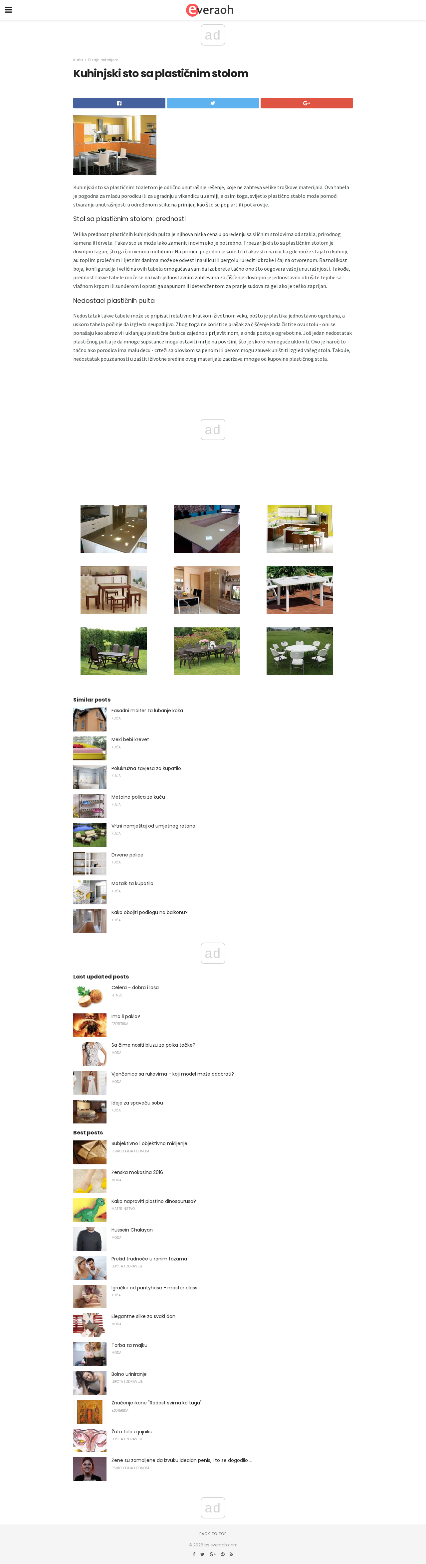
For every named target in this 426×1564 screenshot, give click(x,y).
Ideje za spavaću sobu (137, 1103)
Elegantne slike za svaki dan (143, 1316)
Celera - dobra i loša (135, 987)
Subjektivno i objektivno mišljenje (149, 1143)
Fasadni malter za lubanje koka (147, 710)
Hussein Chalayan (132, 1230)
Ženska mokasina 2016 (137, 1172)
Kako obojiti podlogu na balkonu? (149, 912)
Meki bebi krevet (130, 739)
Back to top (213, 1533)
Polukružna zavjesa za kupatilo (146, 768)
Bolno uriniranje (129, 1374)
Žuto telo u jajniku (131, 1431)
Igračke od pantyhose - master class (154, 1287)
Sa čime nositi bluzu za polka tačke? (153, 1045)
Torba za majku (129, 1345)
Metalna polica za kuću (138, 797)
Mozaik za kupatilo (132, 883)
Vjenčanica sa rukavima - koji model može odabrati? (172, 1074)
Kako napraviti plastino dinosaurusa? (153, 1201)
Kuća (78, 60)
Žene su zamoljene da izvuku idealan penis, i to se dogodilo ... (181, 1460)
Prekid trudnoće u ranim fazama (149, 1258)
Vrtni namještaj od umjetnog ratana (153, 826)
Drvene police (127, 854)
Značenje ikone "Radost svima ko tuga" (156, 1402)
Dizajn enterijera (103, 60)
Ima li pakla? (125, 1016)
